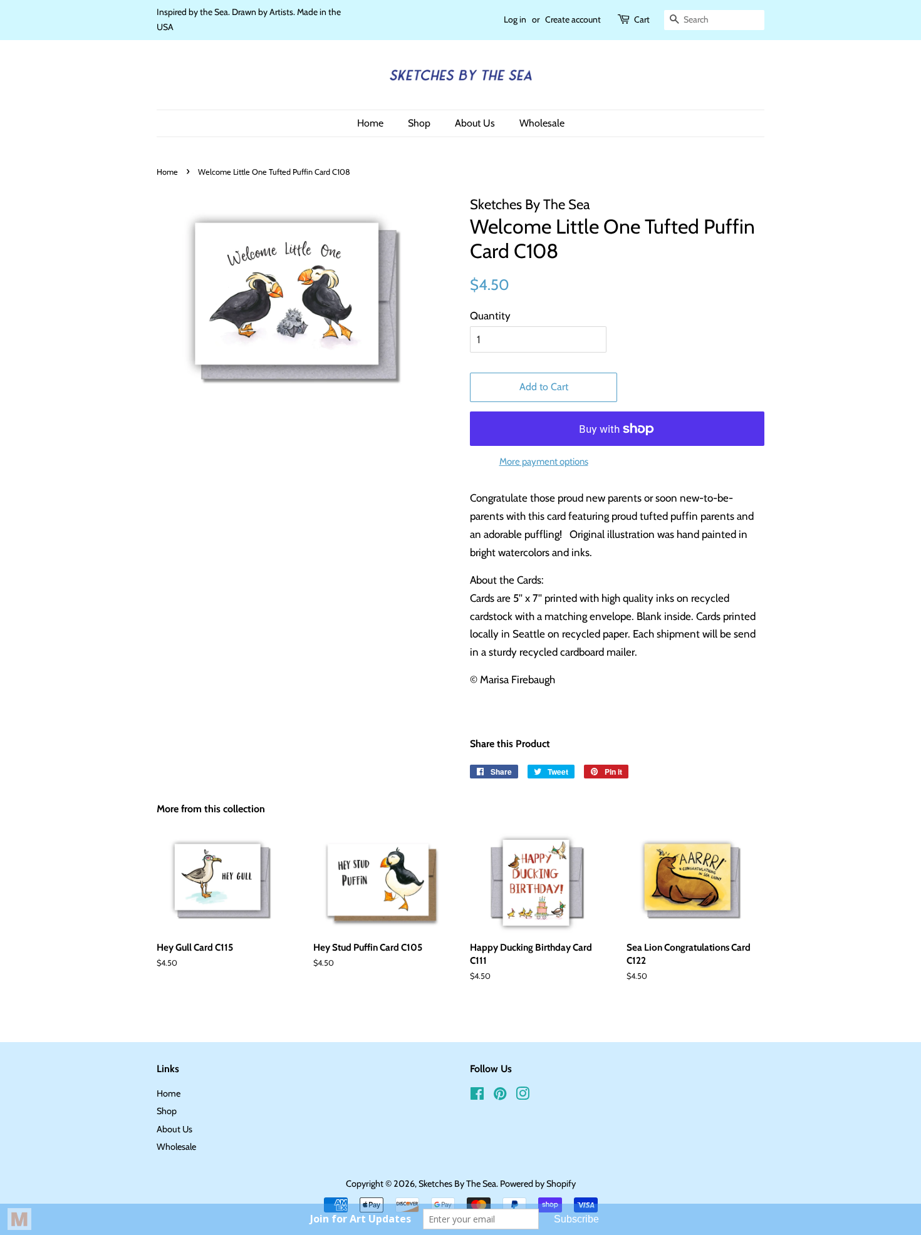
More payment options (543, 461)
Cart (642, 19)
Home (370, 123)
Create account (573, 19)
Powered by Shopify (538, 1183)
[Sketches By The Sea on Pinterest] (500, 1096)
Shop (419, 123)
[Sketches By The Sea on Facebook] (477, 1096)
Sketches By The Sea (457, 1183)
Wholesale (542, 123)
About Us (475, 123)
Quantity (490, 315)
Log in (515, 19)
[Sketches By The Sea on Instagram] (522, 1096)
